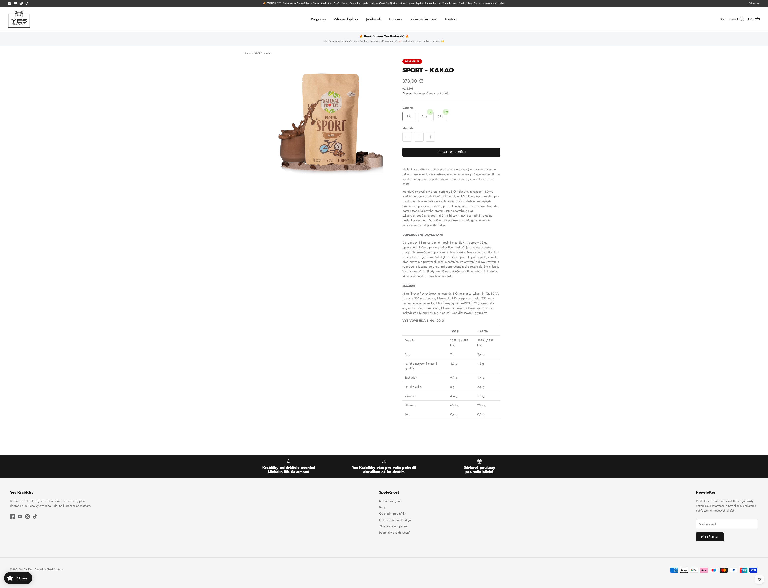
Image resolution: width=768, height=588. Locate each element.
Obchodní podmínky (392, 513)
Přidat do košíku (451, 152)
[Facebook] (9, 3)
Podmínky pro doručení (394, 532)
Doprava (395, 19)
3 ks (426, 115)
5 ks (442, 115)
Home (247, 53)
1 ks (409, 116)
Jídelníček (373, 19)
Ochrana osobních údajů (395, 520)
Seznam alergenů (390, 501)
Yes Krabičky (25, 569)
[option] (331, 122)
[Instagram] (21, 3)
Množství (408, 128)
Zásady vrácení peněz (393, 526)
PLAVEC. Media (55, 569)
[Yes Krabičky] (19, 19)
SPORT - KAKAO (263, 53)
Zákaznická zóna (424, 19)
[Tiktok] (26, 3)
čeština (752, 3)
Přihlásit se (710, 537)
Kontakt (450, 19)
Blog (382, 507)
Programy (318, 19)
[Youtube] (15, 3)
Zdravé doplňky (346, 19)
